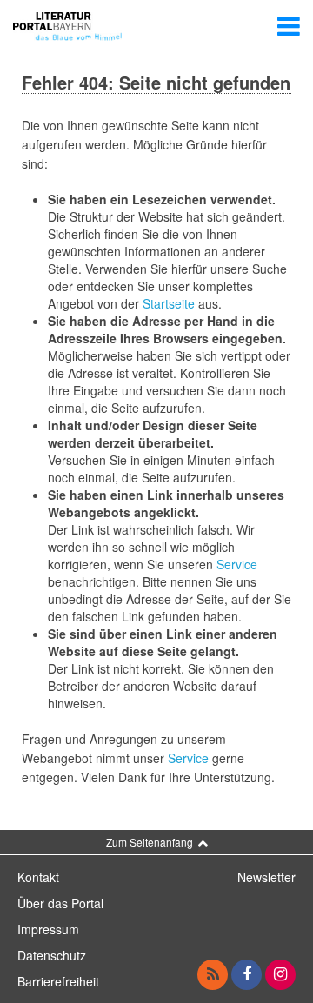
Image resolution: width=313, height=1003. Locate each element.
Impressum (48, 929)
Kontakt (38, 877)
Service (236, 564)
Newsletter (266, 877)
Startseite (169, 303)
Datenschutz (51, 955)
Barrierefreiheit (58, 981)
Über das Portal (60, 903)
